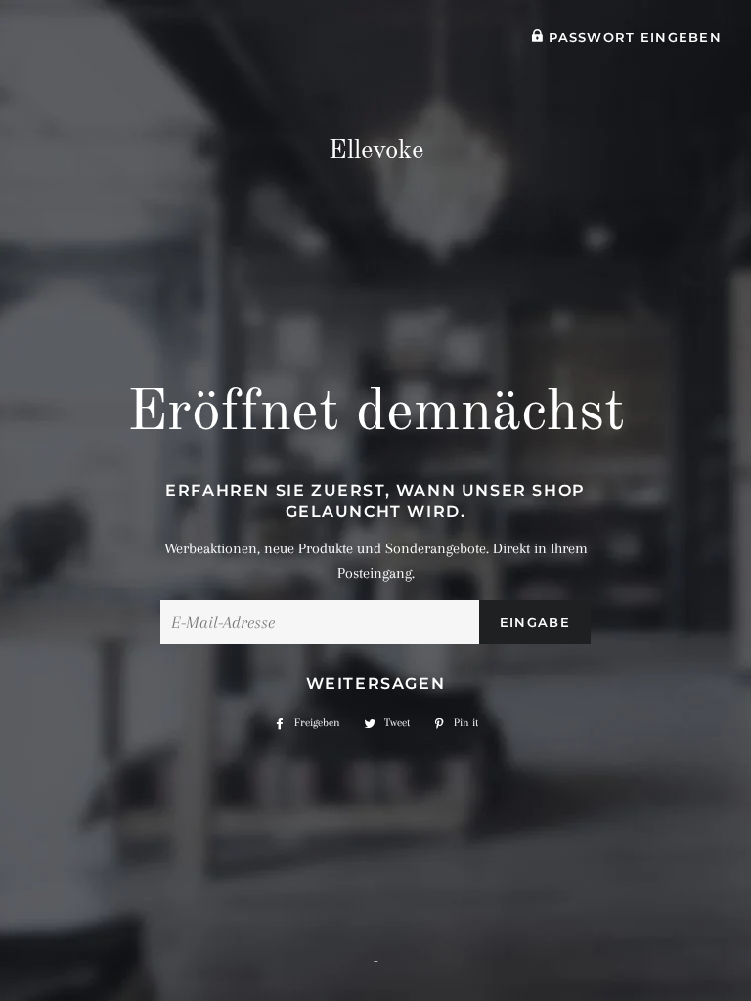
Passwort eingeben (633, 37)
